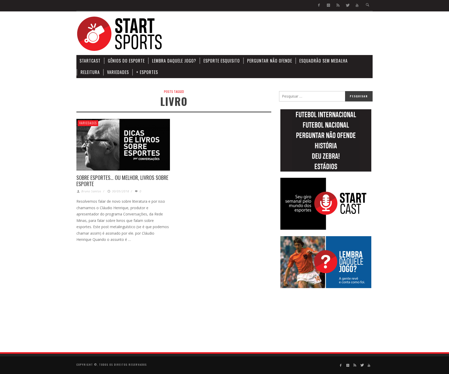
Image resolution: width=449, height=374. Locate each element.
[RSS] (338, 5)
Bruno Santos (91, 191)
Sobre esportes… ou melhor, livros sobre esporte (122, 181)
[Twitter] (347, 5)
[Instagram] (328, 5)
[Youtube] (357, 5)
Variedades (88, 123)
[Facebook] (319, 5)
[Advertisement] (278, 33)
